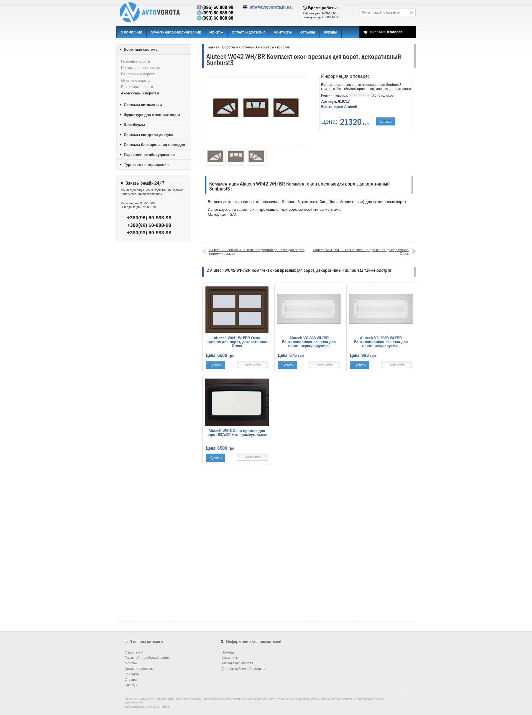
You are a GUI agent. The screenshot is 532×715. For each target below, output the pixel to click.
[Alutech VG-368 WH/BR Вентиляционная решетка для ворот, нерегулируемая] (309, 309)
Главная (212, 47)
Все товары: (339, 107)
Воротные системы (237, 47)
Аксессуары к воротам (272, 47)
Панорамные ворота (138, 74)
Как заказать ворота (237, 663)
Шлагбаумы (134, 125)
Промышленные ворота (140, 68)
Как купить (229, 658)
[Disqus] (309, 546)
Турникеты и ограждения (146, 165)
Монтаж (216, 32)
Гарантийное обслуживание (176, 32)
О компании (131, 32)
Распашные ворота (137, 87)
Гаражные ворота (135, 61)
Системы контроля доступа (148, 135)
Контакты (283, 32)
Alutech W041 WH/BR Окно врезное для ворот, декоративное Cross (361, 252)
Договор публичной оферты (243, 669)
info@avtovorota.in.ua (270, 7)
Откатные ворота (135, 80)
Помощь (227, 652)
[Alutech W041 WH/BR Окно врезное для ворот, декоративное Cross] (237, 309)
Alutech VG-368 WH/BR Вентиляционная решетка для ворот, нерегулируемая (257, 252)
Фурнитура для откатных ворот (152, 115)
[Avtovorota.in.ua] (153, 12)
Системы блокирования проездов (154, 145)
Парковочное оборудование (149, 155)
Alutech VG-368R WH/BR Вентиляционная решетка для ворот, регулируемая (381, 342)
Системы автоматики (143, 105)
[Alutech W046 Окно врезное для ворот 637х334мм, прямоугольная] (237, 402)
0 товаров (394, 32)
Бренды (330, 32)
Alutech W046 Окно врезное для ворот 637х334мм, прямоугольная (236, 433)
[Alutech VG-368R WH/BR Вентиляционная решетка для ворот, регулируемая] (381, 309)
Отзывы (307, 32)
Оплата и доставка (249, 32)
